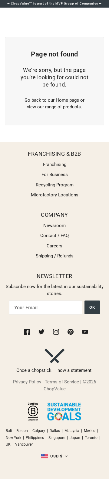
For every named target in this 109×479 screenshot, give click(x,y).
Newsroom (54, 225)
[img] (27, 331)
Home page (67, 100)
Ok (92, 307)
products (72, 107)
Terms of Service (62, 382)
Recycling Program (55, 185)
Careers (54, 246)
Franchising (54, 164)
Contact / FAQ (54, 235)
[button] (54, 456)
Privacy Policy (27, 382)
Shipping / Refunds (55, 256)
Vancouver (24, 444)
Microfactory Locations (54, 195)
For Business (54, 174)
